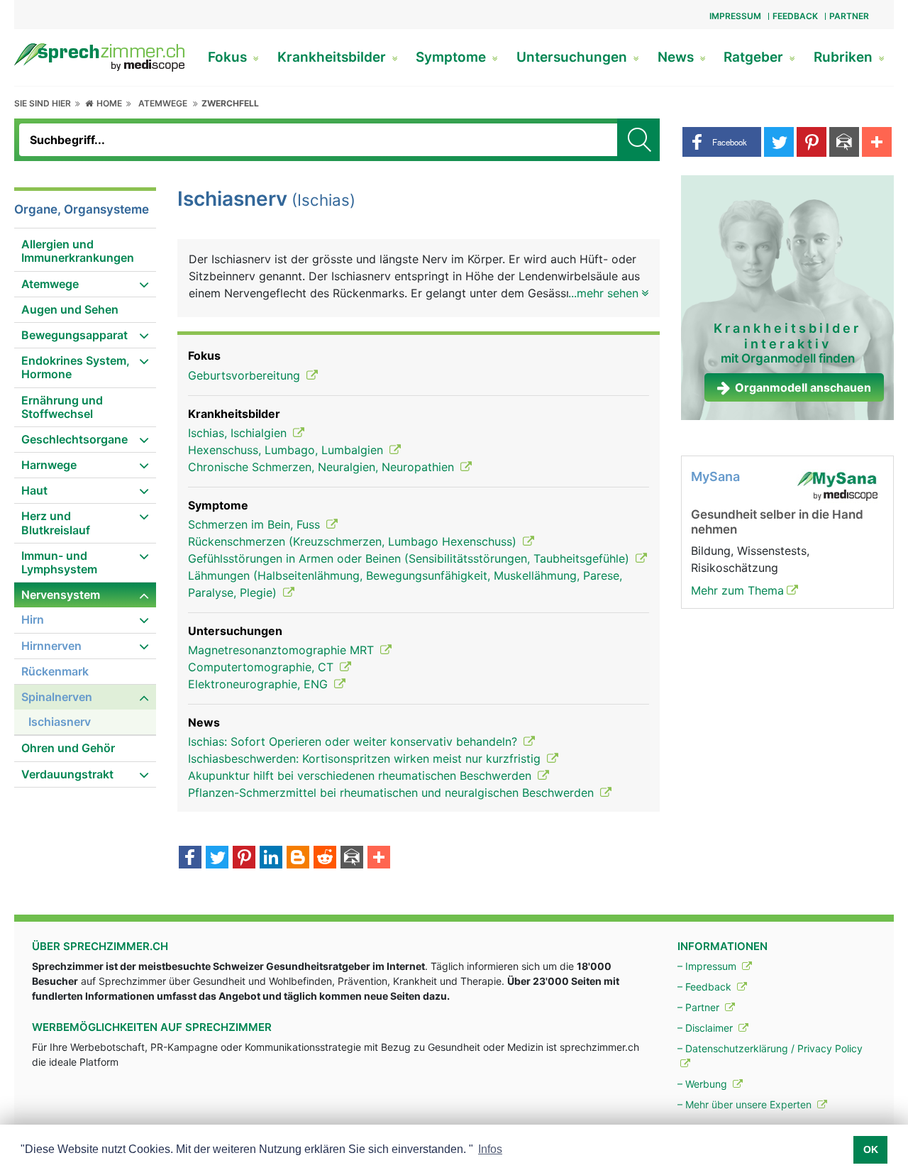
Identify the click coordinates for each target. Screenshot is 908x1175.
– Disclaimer (706, 1028)
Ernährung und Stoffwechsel (62, 407)
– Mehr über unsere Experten (745, 1104)
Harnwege (49, 465)
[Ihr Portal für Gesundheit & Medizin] (99, 56)
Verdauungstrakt (67, 774)
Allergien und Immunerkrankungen (77, 251)
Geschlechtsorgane (74, 439)
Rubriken (845, 57)
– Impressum (708, 966)
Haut (34, 490)
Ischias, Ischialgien (239, 433)
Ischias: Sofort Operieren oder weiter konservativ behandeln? (354, 741)
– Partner (699, 1007)
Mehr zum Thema (737, 590)
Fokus (229, 57)
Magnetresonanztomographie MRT (282, 650)
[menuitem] (85, 251)
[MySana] (837, 485)
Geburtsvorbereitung (246, 375)
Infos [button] (490, 1149)
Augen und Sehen (69, 309)
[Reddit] (325, 858)
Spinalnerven (56, 697)
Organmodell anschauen (803, 387)
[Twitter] (217, 858)
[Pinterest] (244, 858)
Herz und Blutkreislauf (55, 522)
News (677, 57)
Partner (849, 16)
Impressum (735, 16)
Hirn (32, 619)
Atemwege (162, 103)
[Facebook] (190, 858)
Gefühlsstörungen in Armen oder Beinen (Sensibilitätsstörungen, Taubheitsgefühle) (410, 558)
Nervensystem (60, 595)
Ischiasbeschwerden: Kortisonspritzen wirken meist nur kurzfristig (366, 758)
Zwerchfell (230, 103)
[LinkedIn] (271, 858)
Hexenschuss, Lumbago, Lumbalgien (287, 450)
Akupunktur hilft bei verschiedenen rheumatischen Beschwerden (361, 775)
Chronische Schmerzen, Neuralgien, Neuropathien (323, 467)
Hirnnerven (51, 646)
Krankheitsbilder (333, 57)
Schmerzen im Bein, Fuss (255, 524)
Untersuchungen (573, 57)
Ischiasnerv (59, 722)
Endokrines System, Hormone (75, 367)
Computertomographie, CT (262, 667)
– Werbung (703, 1084)
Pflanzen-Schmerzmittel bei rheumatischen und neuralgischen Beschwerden (392, 792)
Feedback (795, 16)
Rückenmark (55, 671)
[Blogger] (298, 858)
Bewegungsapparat (74, 335)
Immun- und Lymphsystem (59, 562)
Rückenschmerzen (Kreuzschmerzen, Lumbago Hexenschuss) (354, 541)
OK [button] (870, 1149)
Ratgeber (755, 57)
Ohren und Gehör (68, 748)
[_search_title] (638, 139)
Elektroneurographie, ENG (259, 684)
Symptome (452, 57)
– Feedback (705, 987)
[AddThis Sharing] (379, 858)
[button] (721, 142)
